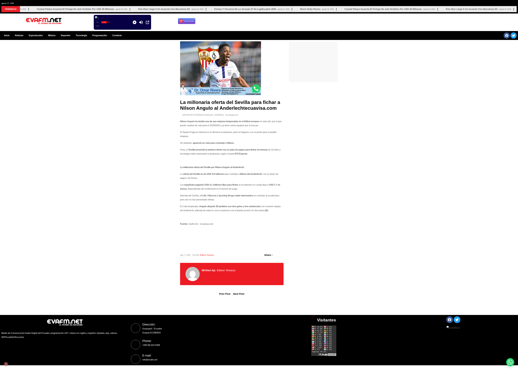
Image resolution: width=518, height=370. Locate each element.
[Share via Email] (282, 255)
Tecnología (81, 35)
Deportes (65, 35)
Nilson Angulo (187, 121)
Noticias (19, 35)
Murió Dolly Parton (283, 9)
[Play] (134, 22)
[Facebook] (507, 35)
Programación (99, 35)
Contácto (117, 35)
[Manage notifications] (6, 364)
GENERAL (219, 115)
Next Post (238, 294)
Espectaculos (36, 35)
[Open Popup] (147, 22)
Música (51, 35)
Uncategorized (231, 115)
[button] (510, 362)
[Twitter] (513, 35)
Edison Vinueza (207, 255)
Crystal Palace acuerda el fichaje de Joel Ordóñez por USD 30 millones (48, 9)
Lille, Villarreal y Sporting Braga (218, 195)
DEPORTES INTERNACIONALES (197, 115)
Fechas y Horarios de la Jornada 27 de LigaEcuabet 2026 (218, 9)
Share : (268, 255)
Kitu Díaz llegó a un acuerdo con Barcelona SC (137, 9)
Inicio (7, 35)
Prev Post (224, 294)
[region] (357, 21)
